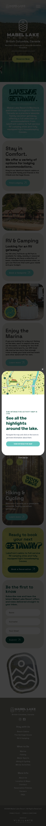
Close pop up (23, 457)
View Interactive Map (23, 444)
